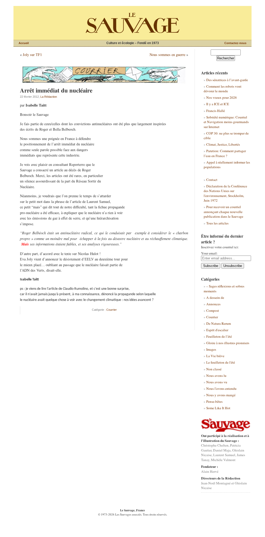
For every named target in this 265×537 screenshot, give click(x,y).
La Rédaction (48, 96)
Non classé (214, 369)
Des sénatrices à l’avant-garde (227, 79)
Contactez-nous (235, 43)
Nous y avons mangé (220, 395)
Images (211, 349)
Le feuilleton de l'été (220, 362)
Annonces (213, 304)
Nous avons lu (216, 375)
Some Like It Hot (218, 408)
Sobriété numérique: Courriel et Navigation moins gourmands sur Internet (226, 122)
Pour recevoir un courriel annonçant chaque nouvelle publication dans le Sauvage (223, 211)
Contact (211, 179)
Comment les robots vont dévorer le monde (222, 88)
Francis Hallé (215, 110)
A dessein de (215, 297)
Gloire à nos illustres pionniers (227, 343)
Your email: (209, 253)
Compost (212, 310)
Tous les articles (217, 223)
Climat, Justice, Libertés (223, 144)
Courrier (111, 309)
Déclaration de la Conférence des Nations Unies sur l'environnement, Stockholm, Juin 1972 (225, 193)
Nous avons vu (216, 382)
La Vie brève (215, 356)
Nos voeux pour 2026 (221, 97)
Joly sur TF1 (32, 54)
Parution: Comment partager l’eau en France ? (225, 153)
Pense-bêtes (214, 401)
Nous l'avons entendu (221, 388)
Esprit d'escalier (217, 330)
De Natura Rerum (218, 323)
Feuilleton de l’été (219, 336)
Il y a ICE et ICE (217, 104)
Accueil (24, 43)
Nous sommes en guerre (167, 54)
